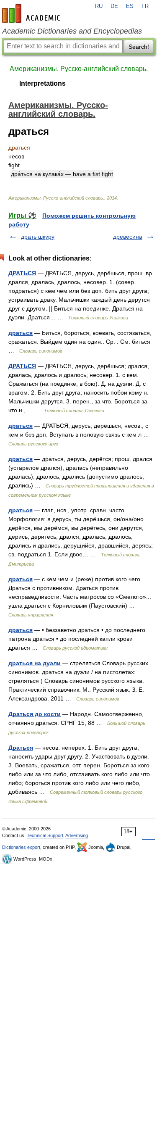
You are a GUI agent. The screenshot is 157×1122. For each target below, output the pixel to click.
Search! (139, 46)
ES (130, 6)
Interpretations (42, 83)
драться (20, 332)
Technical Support (45, 835)
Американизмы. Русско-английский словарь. (79, 68)
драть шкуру (37, 236)
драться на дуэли (34, 663)
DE (114, 6)
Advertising (76, 835)
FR (145, 6)
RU (99, 6)
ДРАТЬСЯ (22, 273)
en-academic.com (32, 13)
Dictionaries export (21, 847)
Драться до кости (34, 714)
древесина (127, 236)
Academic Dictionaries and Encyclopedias (72, 31)
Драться (20, 747)
